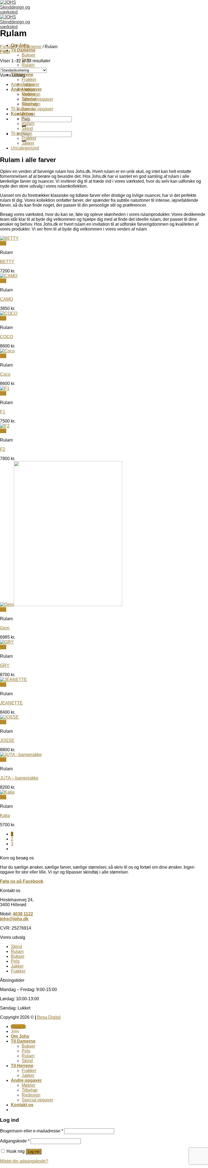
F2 (2, 449)
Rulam (28, 65)
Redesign (31, 94)
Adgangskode (15, 1141)
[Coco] (7, 351)
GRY (4, 665)
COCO (6, 336)
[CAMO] (8, 276)
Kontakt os (22, 1104)
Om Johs (20, 1036)
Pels (26, 118)
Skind (27, 128)
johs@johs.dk (14, 919)
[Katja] (7, 792)
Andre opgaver (25, 84)
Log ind (33, 1152)
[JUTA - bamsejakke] (21, 754)
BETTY (7, 261)
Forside (7, 46)
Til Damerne (23, 50)
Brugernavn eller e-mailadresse (31, 1131)
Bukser (28, 55)
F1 (2, 411)
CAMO (6, 299)
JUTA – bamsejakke (19, 778)
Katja (5, 815)
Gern (4, 628)
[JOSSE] (9, 717)
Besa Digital (49, 1017)
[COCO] (8, 313)
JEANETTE (11, 703)
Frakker (29, 79)
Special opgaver (37, 109)
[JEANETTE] (13, 679)
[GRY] (7, 642)
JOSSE (7, 740)
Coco (5, 374)
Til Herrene (21, 133)
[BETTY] (9, 238)
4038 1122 (23, 914)
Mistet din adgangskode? (24, 1161)
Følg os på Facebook (21, 881)
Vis (3, 243)
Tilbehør (30, 104)
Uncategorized (25, 148)
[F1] (4, 388)
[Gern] (61, 604)
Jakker (28, 143)
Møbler (28, 89)
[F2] (4, 426)
